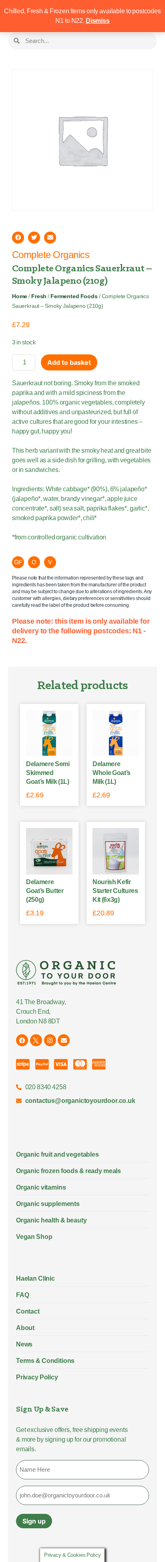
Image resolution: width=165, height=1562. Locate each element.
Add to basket (69, 362)
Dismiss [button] (98, 20)
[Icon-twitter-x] (36, 1040)
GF (18, 562)
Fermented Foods (74, 296)
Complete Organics (50, 254)
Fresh (38, 296)
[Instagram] (50, 1040)
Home (19, 296)
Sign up (34, 1521)
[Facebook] (22, 1040)
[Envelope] (64, 1040)
